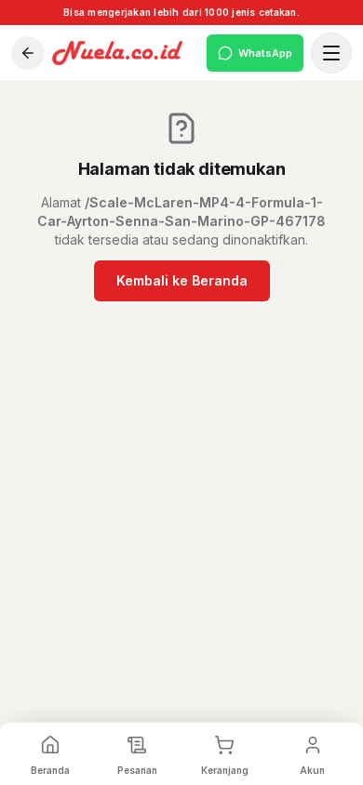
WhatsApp (265, 53)
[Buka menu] (331, 53)
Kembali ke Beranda (182, 280)
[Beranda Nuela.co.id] (125, 53)
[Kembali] (28, 53)
